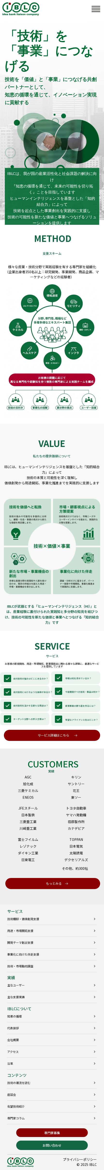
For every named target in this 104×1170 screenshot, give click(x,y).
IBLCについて (19, 1008)
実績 (11, 977)
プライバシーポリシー (80, 1159)
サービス (15, 911)
